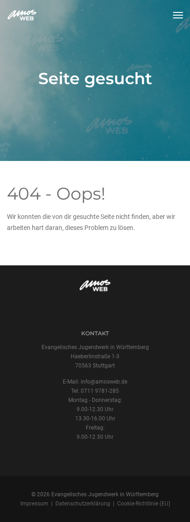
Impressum (34, 503)
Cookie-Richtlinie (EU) (143, 503)
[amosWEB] (22, 15)
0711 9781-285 (100, 391)
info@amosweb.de (104, 382)
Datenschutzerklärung (82, 503)
